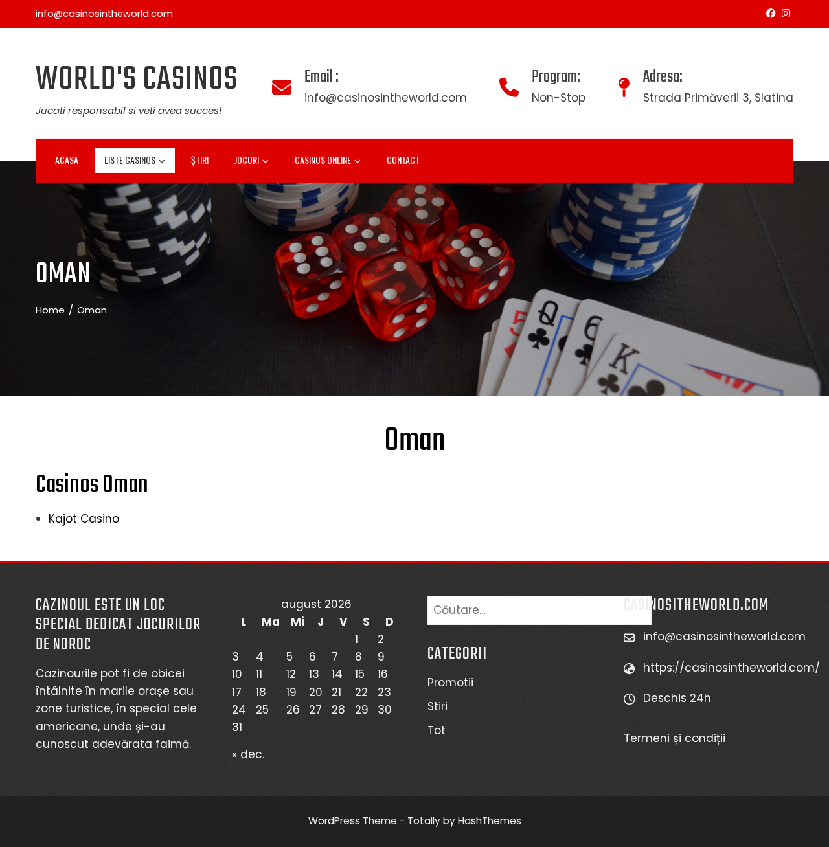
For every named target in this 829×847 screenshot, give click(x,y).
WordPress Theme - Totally (374, 821)
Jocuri (246, 159)
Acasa (66, 159)
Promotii (450, 682)
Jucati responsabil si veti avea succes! (128, 110)
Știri (200, 159)
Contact (403, 159)
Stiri (437, 706)
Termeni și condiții (676, 738)
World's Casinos (137, 80)
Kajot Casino (84, 518)
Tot (436, 730)
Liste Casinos (129, 159)
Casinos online (323, 159)
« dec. (248, 754)
